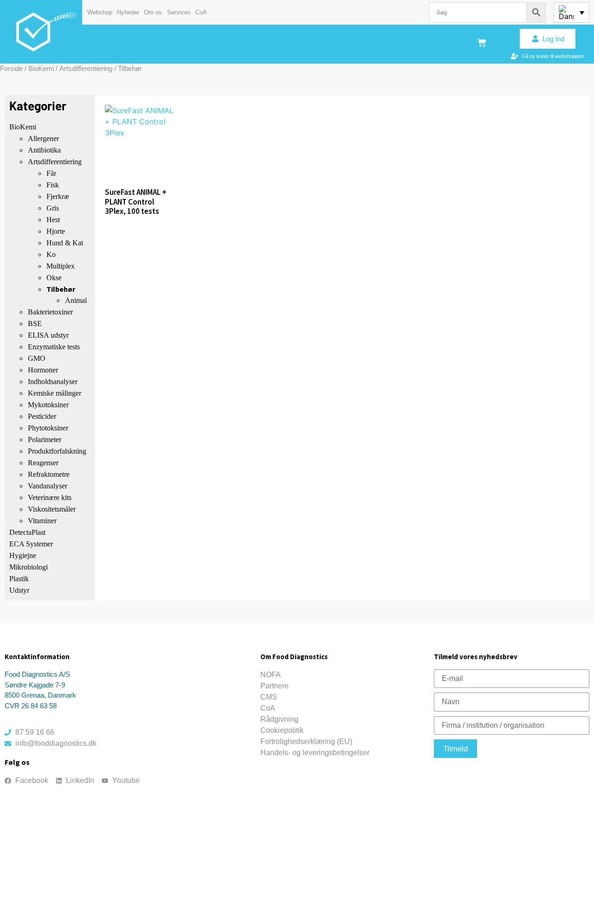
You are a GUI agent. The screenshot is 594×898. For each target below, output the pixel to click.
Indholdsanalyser (52, 381)
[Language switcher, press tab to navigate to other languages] (572, 12)
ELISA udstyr (48, 335)
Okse (54, 278)
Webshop (99, 12)
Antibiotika (44, 150)
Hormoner (43, 370)
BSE (35, 323)
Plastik (19, 579)
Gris (52, 208)
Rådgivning (279, 719)
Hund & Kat (64, 243)
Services (179, 12)
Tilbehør (60, 289)
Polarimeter (44, 439)
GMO (36, 358)
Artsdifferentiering (85, 68)
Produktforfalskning (57, 451)
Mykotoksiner (48, 405)
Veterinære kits (49, 497)
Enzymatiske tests (54, 347)
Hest (53, 220)
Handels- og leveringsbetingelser (314, 753)
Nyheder (128, 12)
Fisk (52, 185)
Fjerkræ (57, 196)
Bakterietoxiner (50, 312)
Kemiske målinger (54, 393)
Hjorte (55, 231)
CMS (268, 697)
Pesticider (42, 416)
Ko (51, 254)
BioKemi (41, 68)
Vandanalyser (47, 486)
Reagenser (43, 463)
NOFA (270, 675)
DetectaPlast (27, 532)
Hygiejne (22, 555)
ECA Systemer (31, 544)
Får (51, 173)
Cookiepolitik (281, 730)
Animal (76, 300)
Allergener (43, 138)
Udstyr (19, 590)
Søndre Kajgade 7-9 (35, 685)
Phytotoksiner (48, 428)
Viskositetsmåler (52, 509)
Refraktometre (49, 474)
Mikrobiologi (28, 567)
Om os (153, 12)
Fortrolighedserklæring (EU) (306, 741)
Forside (11, 68)
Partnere (274, 686)
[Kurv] (481, 42)
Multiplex (60, 266)
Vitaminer (42, 521)
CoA (201, 12)
